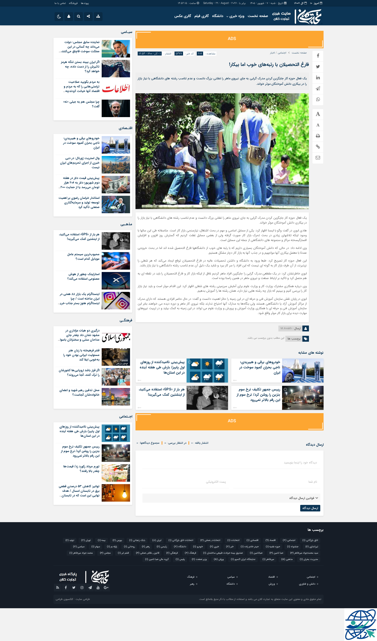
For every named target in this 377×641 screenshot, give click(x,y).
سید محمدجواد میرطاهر (304, 553)
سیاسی (78, 547)
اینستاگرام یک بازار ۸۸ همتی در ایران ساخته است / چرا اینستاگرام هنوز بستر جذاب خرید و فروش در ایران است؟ (78, 301)
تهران (86, 540)
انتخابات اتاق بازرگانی (180, 540)
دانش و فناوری (307, 584)
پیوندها (85, 3)
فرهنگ (190, 553)
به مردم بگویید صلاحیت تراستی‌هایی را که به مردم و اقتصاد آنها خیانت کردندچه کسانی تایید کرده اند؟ (81, 89)
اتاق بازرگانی (310, 540)
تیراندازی (311, 547)
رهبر (146, 547)
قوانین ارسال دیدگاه (301, 498)
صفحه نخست (258, 16)
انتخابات (233, 540)
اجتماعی (282, 53)
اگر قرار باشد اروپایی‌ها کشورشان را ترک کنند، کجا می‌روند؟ (79, 372)
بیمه (102, 540)
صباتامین (256, 553)
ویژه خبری (236, 16)
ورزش (219, 559)
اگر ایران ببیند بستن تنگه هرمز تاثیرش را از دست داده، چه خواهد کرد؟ (80, 67)
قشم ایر (123, 553)
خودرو (198, 547)
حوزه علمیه (273, 547)
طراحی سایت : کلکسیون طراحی (73, 599)
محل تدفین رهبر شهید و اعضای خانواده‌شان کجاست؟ (79, 392)
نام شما (312, 481)
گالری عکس (182, 16)
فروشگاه (73, 3)
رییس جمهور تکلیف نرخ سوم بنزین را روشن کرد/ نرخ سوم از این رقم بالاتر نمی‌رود (258, 395)
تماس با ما (60, 3)
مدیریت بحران (309, 559)
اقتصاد (271, 540)
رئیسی (162, 547)
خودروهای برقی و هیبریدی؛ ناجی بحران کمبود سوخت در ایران (259, 367)
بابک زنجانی (137, 540)
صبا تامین (276, 553)
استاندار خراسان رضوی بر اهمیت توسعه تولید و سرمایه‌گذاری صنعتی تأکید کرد (78, 203)
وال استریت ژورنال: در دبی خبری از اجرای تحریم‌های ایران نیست (79, 163)
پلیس (180, 559)
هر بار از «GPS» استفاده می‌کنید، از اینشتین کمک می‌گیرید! (162, 392)
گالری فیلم (201, 16)
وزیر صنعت (199, 559)
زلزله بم (112, 547)
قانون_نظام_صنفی (147, 553)
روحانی (129, 547)
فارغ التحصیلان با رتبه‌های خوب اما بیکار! (269, 64)
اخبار (272, 53)
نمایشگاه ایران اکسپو (243, 559)
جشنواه (292, 547)
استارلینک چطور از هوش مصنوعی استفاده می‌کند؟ (83, 276)
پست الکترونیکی (216, 481)
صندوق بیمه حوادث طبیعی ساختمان (223, 553)
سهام (95, 547)
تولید (69, 540)
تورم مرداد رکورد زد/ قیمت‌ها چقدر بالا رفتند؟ (81, 468)
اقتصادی (253, 540)
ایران (156, 540)
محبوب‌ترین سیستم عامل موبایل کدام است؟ (83, 256)
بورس (117, 540)
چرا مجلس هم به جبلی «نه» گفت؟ (81, 104)
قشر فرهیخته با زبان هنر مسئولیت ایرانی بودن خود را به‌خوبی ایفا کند (81, 355)
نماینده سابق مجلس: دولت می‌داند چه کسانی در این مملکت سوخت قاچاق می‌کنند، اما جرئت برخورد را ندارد (80, 49)
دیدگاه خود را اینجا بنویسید (300, 462)
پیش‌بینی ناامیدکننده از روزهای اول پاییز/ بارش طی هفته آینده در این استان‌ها (162, 367)
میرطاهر (268, 559)
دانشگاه (217, 16)
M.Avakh (286, 328)
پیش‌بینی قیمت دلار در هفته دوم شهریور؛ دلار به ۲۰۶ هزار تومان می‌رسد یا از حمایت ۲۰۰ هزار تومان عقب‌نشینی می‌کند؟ (79, 185)
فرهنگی (172, 553)
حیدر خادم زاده (250, 547)
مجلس (105, 553)
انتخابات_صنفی (210, 540)
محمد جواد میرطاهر (81, 553)
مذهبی (287, 559)
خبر (230, 547)
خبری (214, 547)
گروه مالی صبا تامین (157, 559)
